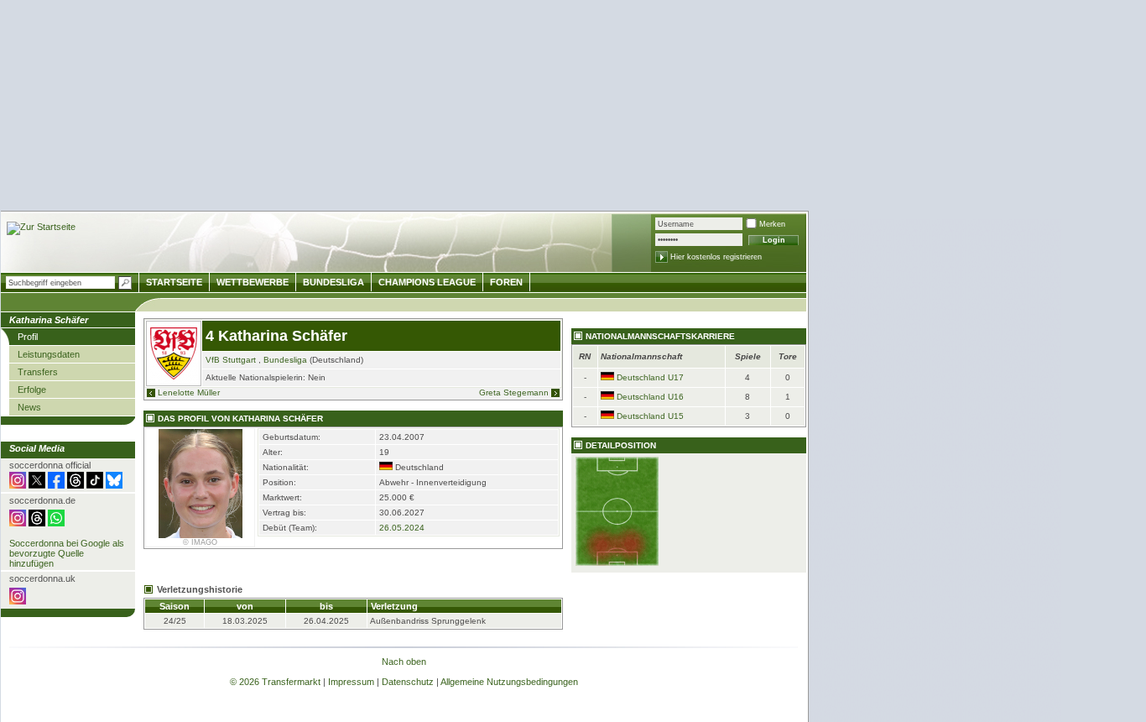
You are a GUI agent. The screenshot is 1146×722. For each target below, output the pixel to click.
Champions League (427, 282)
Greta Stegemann (514, 392)
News (29, 407)
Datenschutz (408, 682)
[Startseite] (41, 228)
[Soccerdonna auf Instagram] (17, 485)
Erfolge (32, 390)
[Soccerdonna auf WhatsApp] (56, 523)
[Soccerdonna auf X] (37, 485)
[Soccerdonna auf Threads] (75, 485)
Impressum (351, 682)
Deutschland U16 (650, 396)
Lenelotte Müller (189, 392)
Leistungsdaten (49, 354)
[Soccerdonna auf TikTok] (94, 485)
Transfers (38, 372)
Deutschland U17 (650, 377)
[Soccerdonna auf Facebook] (56, 485)
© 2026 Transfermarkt (275, 682)
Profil (28, 337)
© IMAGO (200, 542)
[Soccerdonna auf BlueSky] (114, 485)
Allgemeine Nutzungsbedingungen (509, 682)
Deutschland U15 (650, 416)
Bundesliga (285, 359)
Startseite (174, 282)
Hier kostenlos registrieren (716, 257)
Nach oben (404, 662)
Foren (506, 282)
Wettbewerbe (252, 282)
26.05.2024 (402, 527)
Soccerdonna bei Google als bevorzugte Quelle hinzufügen (66, 553)
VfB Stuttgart (231, 359)
